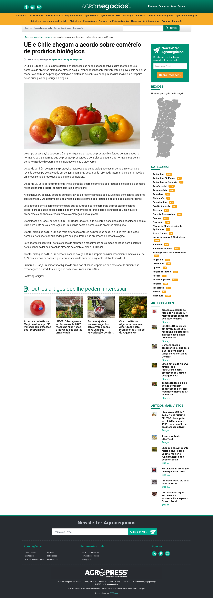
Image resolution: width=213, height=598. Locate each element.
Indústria (140, 15)
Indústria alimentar (162, 248)
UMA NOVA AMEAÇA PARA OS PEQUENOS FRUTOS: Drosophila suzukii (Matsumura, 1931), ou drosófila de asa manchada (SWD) (174, 419)
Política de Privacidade (34, 559)
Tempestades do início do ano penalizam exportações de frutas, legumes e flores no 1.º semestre (175, 388)
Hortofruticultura (54, 15)
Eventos (166, 21)
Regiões (28, 28)
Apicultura (36, 21)
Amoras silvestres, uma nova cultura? (175, 482)
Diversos (157, 210)
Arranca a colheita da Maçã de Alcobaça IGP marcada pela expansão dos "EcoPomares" (37, 325)
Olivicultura (75, 21)
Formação (177, 21)
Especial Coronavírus (164, 214)
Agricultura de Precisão (55, 21)
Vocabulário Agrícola (43, 28)
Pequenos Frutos (73, 15)
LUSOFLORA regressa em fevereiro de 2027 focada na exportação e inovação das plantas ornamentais (69, 327)
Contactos (164, 6)
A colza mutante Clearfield (171, 437)
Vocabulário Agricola (90, 552)
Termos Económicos (62, 28)
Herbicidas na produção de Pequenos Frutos (175, 470)
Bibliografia (78, 28)
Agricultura (158, 174)
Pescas (156, 275)
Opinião (151, 15)
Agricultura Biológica (186, 15)
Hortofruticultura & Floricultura (169, 237)
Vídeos (156, 291)
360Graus (114, 593)
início (29, 37)
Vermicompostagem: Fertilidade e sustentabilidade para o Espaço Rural (175, 497)
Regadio (103, 21)
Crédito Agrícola (151, 21)
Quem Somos (178, 6)
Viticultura (21, 15)
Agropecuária (91, 15)
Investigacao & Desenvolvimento (169, 252)
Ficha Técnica (53, 559)
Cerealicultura (36, 15)
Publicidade (52, 556)
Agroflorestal (107, 15)
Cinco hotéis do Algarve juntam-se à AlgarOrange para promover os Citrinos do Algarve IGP (131, 327)
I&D (118, 15)
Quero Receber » (170, 75)
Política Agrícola (165, 15)
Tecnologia (127, 15)
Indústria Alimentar (119, 21)
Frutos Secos (90, 21)
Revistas (152, 6)
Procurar (172, 27)
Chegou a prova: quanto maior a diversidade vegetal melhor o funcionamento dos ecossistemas (175, 453)
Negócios (136, 21)
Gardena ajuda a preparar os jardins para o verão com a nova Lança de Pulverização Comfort (101, 327)
